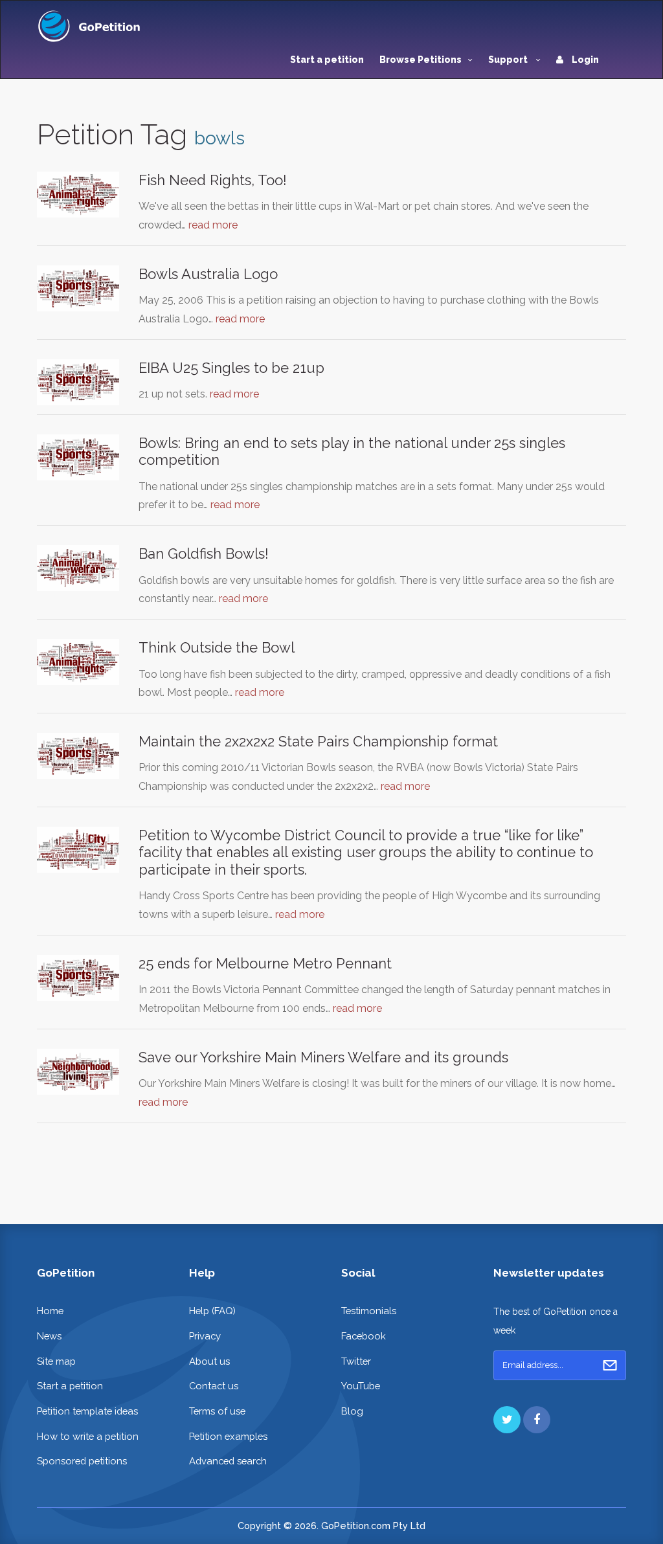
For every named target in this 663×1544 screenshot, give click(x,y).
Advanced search (228, 1460)
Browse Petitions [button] (420, 59)
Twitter (356, 1361)
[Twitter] (507, 1419)
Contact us (213, 1385)
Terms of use (217, 1410)
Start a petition (327, 59)
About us (209, 1361)
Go (610, 1365)
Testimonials (368, 1310)
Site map (56, 1361)
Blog (352, 1410)
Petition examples (228, 1436)
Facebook (363, 1335)
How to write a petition (88, 1436)
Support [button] (509, 59)
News (49, 1335)
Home (50, 1310)
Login (584, 59)
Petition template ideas (87, 1410)
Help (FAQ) (212, 1310)
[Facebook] (536, 1419)
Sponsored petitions (82, 1460)
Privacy (205, 1335)
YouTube (360, 1385)
